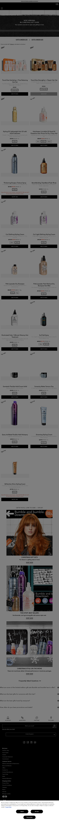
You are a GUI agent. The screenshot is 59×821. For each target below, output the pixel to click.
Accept (37, 811)
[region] (29, 810)
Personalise (29, 817)
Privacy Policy (8, 807)
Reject (22, 811)
